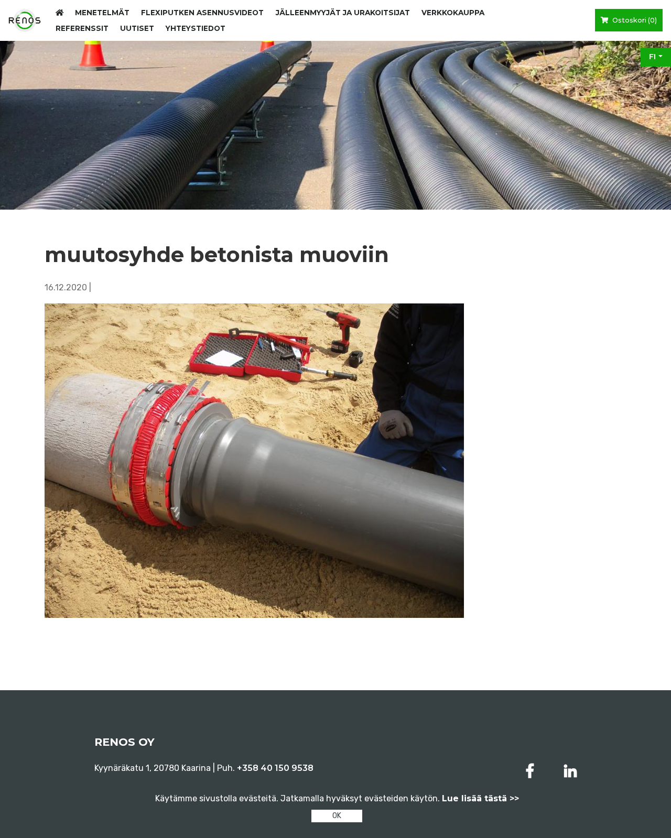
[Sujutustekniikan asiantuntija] (24, 20)
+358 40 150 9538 (275, 768)
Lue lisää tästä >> (480, 798)
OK (336, 815)
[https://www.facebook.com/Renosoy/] (532, 771)
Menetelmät (102, 12)
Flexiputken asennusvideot (202, 12)
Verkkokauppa (452, 12)
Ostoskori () (634, 20)
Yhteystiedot (195, 28)
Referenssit (82, 28)
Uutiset (137, 28)
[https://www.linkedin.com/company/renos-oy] (570, 771)
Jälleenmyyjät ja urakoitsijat (343, 12)
